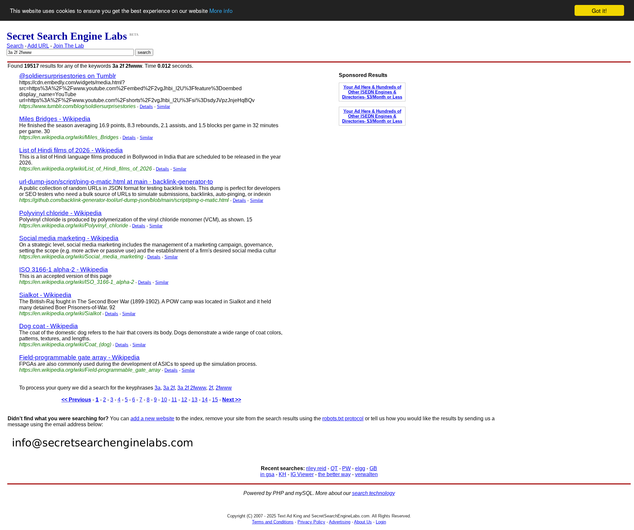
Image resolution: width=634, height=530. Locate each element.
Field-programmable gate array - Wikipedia (79, 357)
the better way (334, 474)
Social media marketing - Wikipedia (69, 238)
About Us (363, 521)
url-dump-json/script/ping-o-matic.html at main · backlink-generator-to (116, 181)
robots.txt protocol (343, 418)
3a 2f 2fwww (191, 388)
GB (373, 468)
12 (184, 399)
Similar (163, 106)
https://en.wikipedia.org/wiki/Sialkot (60, 313)
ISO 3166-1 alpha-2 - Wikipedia (63, 269)
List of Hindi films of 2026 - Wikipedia (71, 150)
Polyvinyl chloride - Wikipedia (60, 212)
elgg (360, 468)
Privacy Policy (311, 521)
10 (164, 399)
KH (282, 474)
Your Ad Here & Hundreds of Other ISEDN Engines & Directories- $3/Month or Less (372, 92)
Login (381, 521)
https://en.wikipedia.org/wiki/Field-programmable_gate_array (89, 370)
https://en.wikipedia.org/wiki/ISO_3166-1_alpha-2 (76, 282)
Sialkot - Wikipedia (45, 294)
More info (220, 11)
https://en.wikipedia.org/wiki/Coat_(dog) (65, 344)
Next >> (231, 399)
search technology (373, 493)
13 (194, 399)
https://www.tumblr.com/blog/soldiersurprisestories (77, 106)
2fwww (224, 388)
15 (215, 399)
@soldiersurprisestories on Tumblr (67, 75)
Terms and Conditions (273, 521)
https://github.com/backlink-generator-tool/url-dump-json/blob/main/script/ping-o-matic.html (124, 200)
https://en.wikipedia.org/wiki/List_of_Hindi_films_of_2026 (85, 168)
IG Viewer (302, 474)
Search (15, 46)
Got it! (599, 10)
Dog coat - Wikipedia (48, 325)
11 (174, 399)
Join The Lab (68, 46)
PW (346, 468)
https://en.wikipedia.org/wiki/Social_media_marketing (81, 256)
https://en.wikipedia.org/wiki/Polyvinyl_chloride (73, 225)
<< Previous (76, 399)
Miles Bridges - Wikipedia (54, 118)
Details (146, 106)
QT (334, 468)
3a (157, 388)
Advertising (339, 521)
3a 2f (169, 388)
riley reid (316, 468)
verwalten (366, 474)
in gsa (267, 474)
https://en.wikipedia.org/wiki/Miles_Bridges (69, 137)
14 (205, 399)
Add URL (38, 46)
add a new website (152, 418)
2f (211, 388)
